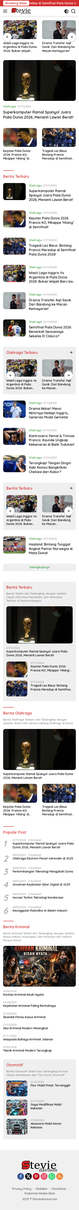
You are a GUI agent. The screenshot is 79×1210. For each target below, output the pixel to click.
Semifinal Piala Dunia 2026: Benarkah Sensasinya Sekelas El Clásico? (50, 331)
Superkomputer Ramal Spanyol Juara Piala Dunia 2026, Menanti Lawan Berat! (38, 114)
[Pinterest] (36, 1176)
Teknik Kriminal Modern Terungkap (27, 1050)
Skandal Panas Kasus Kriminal (24, 1017)
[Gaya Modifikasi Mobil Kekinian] (16, 1107)
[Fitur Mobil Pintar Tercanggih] (16, 1088)
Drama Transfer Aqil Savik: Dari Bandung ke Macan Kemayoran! (58, 47)
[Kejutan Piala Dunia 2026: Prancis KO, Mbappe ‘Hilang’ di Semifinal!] (20, 137)
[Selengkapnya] (71, 352)
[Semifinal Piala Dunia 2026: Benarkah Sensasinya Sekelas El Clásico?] (14, 329)
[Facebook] (20, 1176)
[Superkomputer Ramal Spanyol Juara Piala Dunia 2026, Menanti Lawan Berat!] (39, 80)
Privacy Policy (21, 1189)
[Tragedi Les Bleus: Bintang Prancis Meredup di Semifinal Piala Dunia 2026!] (59, 137)
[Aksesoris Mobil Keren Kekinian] (16, 1127)
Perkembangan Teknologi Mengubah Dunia (43, 871)
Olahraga (9, 106)
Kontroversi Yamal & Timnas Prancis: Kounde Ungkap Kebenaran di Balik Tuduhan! (52, 440)
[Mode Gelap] (66, 11)
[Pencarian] (73, 11)
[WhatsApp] (51, 1176)
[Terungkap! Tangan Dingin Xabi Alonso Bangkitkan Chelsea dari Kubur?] (14, 465)
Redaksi (41, 1189)
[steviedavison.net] (21, 11)
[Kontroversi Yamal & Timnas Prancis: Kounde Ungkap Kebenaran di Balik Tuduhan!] (14, 438)
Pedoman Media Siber (40, 1193)
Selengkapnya (39, 567)
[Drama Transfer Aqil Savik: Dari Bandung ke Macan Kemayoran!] (59, 29)
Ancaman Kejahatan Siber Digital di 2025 (41, 884)
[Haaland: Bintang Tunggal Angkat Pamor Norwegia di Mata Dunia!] (14, 546)
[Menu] (6, 11)
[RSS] (59, 1176)
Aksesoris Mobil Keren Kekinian (46, 1125)
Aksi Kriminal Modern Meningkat (25, 1028)
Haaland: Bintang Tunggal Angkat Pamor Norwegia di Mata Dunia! (51, 548)
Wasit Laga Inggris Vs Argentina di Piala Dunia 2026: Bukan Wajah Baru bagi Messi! (20, 47)
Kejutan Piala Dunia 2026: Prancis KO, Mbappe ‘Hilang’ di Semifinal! (16, 155)
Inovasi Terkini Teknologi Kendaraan (38, 897)
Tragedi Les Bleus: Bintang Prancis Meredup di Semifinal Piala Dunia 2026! (57, 155)
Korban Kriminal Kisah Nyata (23, 994)
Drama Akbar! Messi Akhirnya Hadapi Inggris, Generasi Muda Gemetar (48, 412)
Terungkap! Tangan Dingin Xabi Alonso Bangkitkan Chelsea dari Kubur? (50, 467)
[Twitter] (28, 1176)
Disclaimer (59, 1189)
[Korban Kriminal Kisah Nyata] (39, 966)
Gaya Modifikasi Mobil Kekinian (46, 1106)
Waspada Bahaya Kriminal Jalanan (28, 1039)
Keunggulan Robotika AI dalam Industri (40, 910)
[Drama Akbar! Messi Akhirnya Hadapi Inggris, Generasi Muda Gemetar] (14, 411)
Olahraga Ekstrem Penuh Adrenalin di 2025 (43, 858)
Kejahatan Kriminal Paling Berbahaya (29, 1006)
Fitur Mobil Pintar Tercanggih (50, 1085)
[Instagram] (44, 1176)
